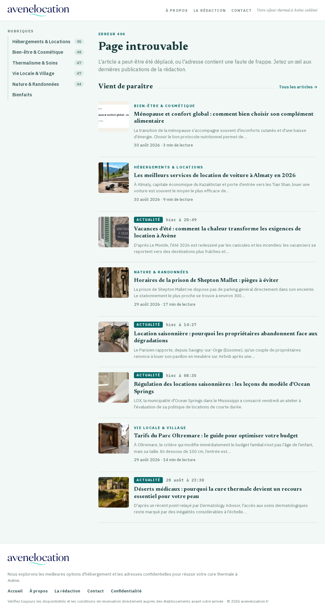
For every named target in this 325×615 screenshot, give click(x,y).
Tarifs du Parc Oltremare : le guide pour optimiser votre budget (216, 436)
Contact (241, 10)
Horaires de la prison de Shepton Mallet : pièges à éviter (206, 281)
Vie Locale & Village (160, 428)
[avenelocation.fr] (38, 10)
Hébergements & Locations (168, 167)
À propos (177, 10)
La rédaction (210, 10)
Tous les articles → (298, 87)
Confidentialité (126, 591)
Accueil (15, 591)
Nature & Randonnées (161, 272)
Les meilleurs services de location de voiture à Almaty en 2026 (215, 176)
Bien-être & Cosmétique (164, 106)
